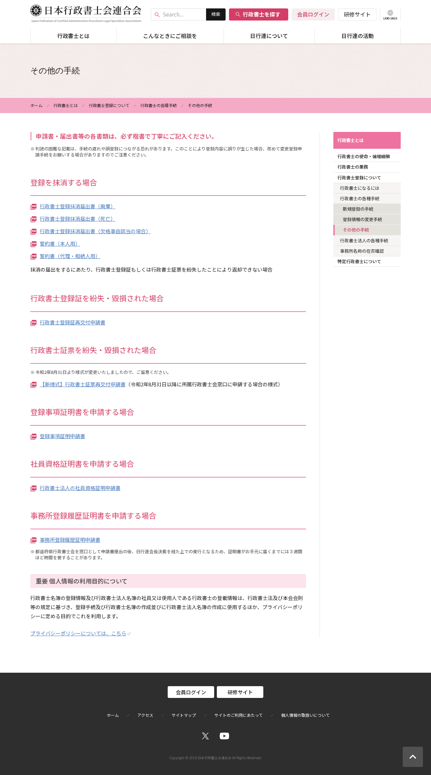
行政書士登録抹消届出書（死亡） (77, 218)
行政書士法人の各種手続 (364, 240)
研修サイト (357, 14)
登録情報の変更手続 (362, 219)
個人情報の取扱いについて (305, 715)
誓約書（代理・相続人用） (70, 255)
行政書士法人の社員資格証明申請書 (80, 487)
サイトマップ (184, 715)
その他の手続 (356, 229)
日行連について (269, 36)
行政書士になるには (359, 188)
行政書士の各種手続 (158, 105)
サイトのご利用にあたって (238, 715)
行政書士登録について (109, 105)
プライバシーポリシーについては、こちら (78, 633)
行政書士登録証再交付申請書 (72, 322)
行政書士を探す (257, 14)
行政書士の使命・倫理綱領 (363, 156)
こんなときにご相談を (170, 36)
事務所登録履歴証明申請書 (70, 539)
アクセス (145, 715)
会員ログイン (313, 14)
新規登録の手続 (358, 209)
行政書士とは (73, 36)
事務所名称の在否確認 (362, 251)
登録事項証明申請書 (62, 435)
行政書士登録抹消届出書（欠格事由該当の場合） (95, 231)
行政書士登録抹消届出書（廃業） (77, 206)
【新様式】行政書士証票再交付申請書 (83, 384)
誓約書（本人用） (60, 243)
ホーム (36, 105)
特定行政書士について (359, 261)
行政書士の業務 (352, 167)
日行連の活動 (357, 36)
